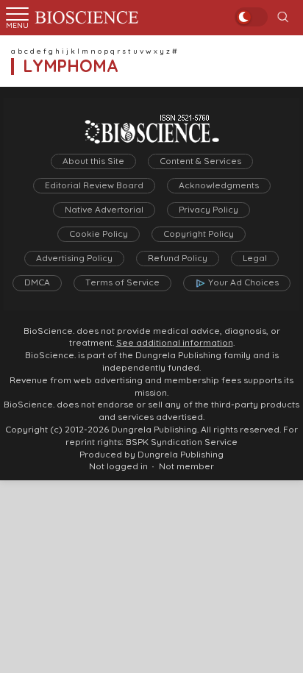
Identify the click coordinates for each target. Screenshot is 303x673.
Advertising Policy (74, 258)
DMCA (37, 282)
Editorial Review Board (94, 185)
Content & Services (200, 161)
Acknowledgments (219, 185)
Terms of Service (122, 282)
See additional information (174, 343)
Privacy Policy (208, 209)
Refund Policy (177, 258)
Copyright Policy (198, 234)
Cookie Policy (98, 234)
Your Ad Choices (243, 282)
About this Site (93, 161)
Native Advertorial (104, 209)
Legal (255, 258)
